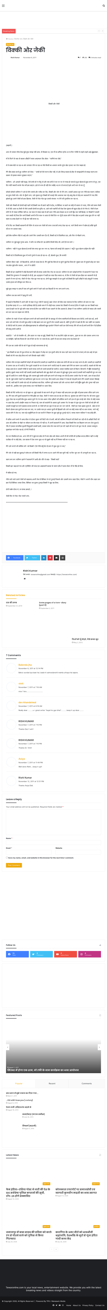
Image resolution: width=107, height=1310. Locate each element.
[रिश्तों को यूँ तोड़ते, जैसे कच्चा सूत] (86, 619)
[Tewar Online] (20, 5)
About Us (77, 1305)
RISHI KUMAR (26, 721)
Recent (52, 1083)
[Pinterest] (50, 557)
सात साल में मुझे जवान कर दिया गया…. (22, 1093)
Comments (87, 1083)
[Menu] (3, 6)
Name (9, 838)
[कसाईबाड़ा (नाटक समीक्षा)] (13, 1118)
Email (9, 848)
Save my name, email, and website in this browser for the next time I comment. (41, 858)
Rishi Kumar (15, 57)
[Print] (62, 557)
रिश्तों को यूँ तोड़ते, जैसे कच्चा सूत (85, 639)
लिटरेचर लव (18, 39)
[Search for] (103, 6)
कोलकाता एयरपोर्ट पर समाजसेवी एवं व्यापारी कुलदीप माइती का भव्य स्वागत (76, 1191)
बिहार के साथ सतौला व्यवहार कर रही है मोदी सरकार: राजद (38, 1070)
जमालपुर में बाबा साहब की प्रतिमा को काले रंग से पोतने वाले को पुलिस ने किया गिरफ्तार (29, 1235)
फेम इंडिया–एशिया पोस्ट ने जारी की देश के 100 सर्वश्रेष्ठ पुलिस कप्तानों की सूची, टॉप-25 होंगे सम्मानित (28, 1193)
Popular (18, 1083)
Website (58, 848)
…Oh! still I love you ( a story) (19, 1100)
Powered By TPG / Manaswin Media (50, 1301)
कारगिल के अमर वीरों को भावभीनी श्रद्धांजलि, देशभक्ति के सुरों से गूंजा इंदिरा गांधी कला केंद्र (45, 31)
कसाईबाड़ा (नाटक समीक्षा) (33, 1114)
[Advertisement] (53, 19)
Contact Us (99, 1305)
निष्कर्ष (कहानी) (29, 1126)
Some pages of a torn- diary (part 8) (52, 603)
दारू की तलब (11, 602)
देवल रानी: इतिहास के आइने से (18, 1107)
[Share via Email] (56, 557)
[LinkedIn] (43, 557)
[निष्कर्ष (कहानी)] (13, 1134)
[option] (53, 1047)
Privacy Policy (87, 1305)
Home (10, 39)
